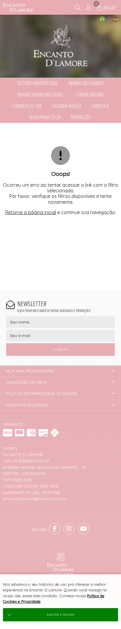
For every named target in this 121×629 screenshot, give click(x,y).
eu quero (60, 349)
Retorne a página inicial (30, 212)
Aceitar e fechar (60, 615)
